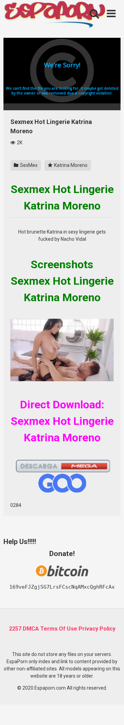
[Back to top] (111, 711)
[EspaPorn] (55, 15)
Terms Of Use (58, 628)
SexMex (28, 165)
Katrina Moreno (70, 165)
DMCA (31, 628)
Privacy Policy (97, 628)
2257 (15, 628)
